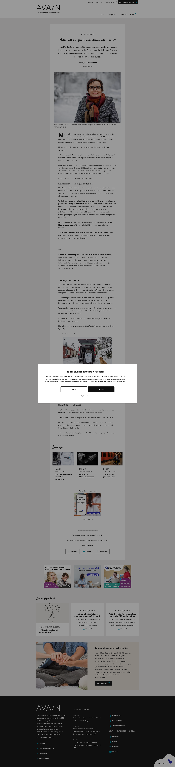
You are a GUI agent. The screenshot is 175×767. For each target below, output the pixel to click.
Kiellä (74, 389)
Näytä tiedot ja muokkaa (87, 396)
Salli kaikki (101, 389)
